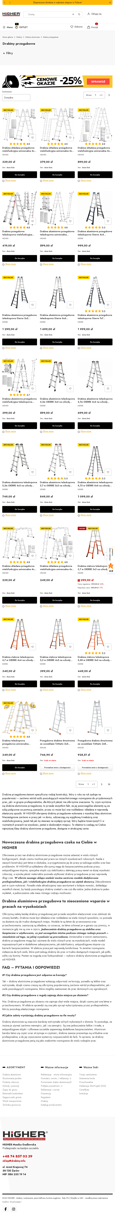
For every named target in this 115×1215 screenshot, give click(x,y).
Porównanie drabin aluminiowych (56, 1082)
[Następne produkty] (101, 784)
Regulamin (45, 1097)
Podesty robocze (11, 1082)
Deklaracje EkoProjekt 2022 (92, 1086)
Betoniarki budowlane (13, 1093)
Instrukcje (83, 1093)
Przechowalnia (86, 1082)
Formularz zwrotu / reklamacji (55, 1078)
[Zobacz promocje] (57, 81)
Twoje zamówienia (88, 1074)
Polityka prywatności (50, 1086)
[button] (110, 2)
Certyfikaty (84, 1089)
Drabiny (19, 37)
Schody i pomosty (11, 1086)
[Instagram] (13, 1209)
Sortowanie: (7, 91)
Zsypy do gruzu (10, 1089)
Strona (88, 95)
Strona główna (8, 37)
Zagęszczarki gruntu (12, 1097)
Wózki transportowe (12, 1101)
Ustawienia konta (87, 1078)
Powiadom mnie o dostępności (57, 767)
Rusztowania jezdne (12, 1078)
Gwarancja (46, 1093)
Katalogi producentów (51, 1104)
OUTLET (23, 27)
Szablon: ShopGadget (11, 1201)
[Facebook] (5, 1209)
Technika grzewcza (12, 1104)
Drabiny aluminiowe (32, 37)
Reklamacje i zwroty (50, 1089)
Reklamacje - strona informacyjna (56, 1074)
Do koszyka (20, 174)
